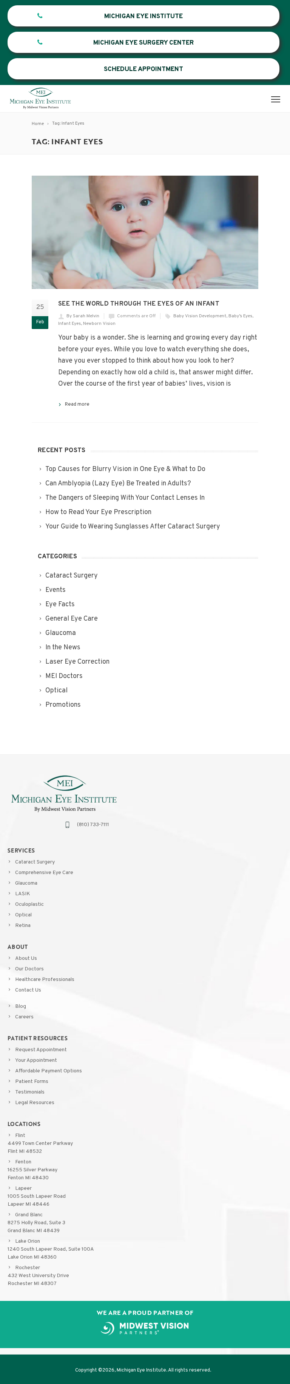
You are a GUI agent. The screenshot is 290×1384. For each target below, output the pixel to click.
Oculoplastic (29, 904)
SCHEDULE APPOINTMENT (143, 69)
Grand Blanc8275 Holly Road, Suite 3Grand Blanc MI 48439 (36, 1223)
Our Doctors (29, 969)
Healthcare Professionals (44, 979)
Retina (23, 925)
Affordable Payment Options (48, 1071)
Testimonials (30, 1092)
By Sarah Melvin (82, 316)
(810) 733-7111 (93, 825)
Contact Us (28, 990)
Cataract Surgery (35, 862)
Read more (77, 405)
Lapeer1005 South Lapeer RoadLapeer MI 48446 (37, 1196)
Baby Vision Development (199, 316)
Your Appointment (36, 1060)
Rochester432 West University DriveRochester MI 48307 (38, 1276)
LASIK (22, 894)
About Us (26, 958)
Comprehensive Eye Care (44, 873)
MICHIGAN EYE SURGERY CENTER (143, 43)
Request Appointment (41, 1050)
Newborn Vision (99, 324)
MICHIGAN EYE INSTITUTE (143, 16)
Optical (23, 915)
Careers (24, 1017)
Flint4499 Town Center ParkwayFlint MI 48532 (40, 1143)
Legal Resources (34, 1103)
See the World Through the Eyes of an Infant (138, 304)
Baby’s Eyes (240, 316)
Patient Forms (31, 1081)
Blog (20, 1006)
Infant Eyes (69, 324)
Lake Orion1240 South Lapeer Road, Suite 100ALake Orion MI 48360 (51, 1249)
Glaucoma (26, 883)
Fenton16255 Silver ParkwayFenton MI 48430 (32, 1170)
